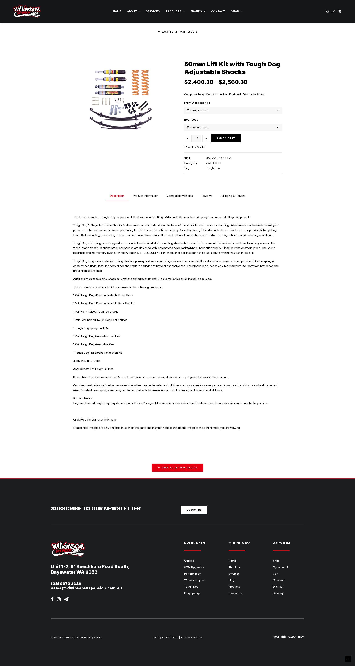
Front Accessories (197, 102)
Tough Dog (213, 168)
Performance (192, 573)
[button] (328, 11)
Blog (231, 580)
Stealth (98, 637)
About (132, 11)
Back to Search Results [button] (179, 31)
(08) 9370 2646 (66, 583)
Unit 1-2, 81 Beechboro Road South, (90, 566)
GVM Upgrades (194, 567)
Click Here (80, 419)
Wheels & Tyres (194, 580)
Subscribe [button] (194, 509)
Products (174, 11)
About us (234, 567)
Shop (235, 11)
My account (280, 567)
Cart (275, 573)
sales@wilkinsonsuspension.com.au (86, 588)
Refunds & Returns (191, 637)
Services (153, 11)
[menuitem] (117, 11)
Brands (196, 11)
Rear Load (191, 119)
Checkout (279, 580)
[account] (334, 11)
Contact (218, 11)
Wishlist (278, 586)
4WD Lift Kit (213, 163)
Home (117, 11)
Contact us (236, 593)
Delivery (278, 593)
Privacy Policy (161, 637)
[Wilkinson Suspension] (27, 11)
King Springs (192, 593)
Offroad (189, 560)
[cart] (339, 11)
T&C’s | (175, 637)
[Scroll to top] (348, 658)
